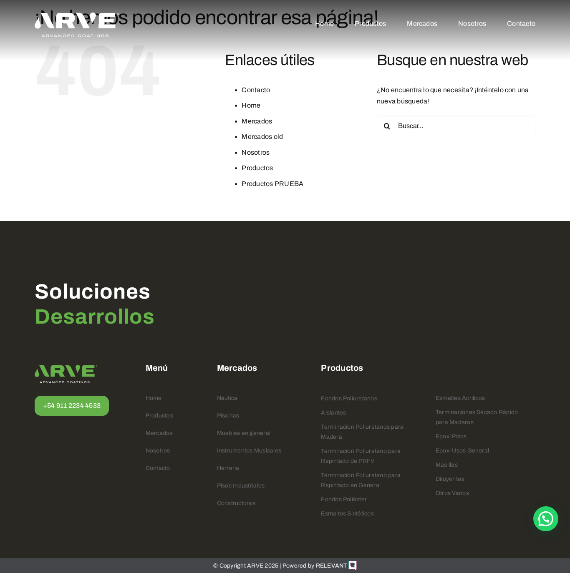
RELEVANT (332, 566)
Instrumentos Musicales (249, 450)
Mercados (257, 121)
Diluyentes (450, 479)
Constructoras (236, 503)
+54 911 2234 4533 (72, 405)
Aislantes (333, 413)
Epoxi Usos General (462, 450)
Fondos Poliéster (344, 499)
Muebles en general (243, 433)
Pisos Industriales (241, 486)
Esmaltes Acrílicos (460, 398)
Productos (257, 167)
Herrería (228, 468)
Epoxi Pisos (451, 436)
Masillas (447, 465)
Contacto (256, 89)
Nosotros (256, 152)
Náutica (227, 398)
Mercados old (262, 136)
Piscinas (228, 415)
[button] (545, 518)
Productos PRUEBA (272, 183)
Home (251, 105)
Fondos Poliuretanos (349, 398)
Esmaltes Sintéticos (347, 513)
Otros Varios (452, 493)
